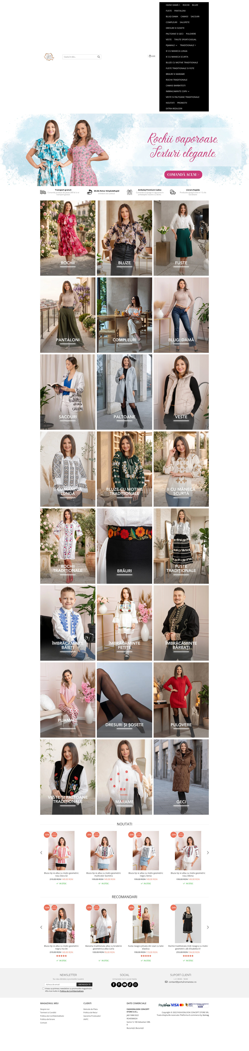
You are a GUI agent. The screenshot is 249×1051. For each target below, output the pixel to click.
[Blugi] (181, 315)
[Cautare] (98, 57)
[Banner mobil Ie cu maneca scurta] (181, 469)
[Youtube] (124, 984)
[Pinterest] (119, 984)
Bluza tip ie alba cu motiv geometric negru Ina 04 (61, 947)
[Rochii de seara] (67, 238)
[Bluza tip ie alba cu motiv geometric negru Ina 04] (61, 923)
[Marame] (124, 777)
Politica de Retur (90, 1012)
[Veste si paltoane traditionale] (67, 777)
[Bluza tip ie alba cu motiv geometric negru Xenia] (145, 850)
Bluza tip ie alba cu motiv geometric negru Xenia (146, 874)
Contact (43, 1022)
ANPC (85, 1019)
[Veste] (181, 392)
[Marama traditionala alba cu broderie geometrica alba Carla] (103, 923)
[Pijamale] (67, 700)
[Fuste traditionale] (181, 546)
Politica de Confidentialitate (72, 991)
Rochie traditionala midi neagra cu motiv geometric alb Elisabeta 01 (188, 947)
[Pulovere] (181, 700)
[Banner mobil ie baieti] (67, 623)
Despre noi (44, 1009)
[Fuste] (181, 238)
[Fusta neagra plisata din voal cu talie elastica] (145, 923)
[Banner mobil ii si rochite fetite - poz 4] (124, 623)
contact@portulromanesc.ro (182, 981)
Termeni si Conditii (48, 1012)
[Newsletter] (124, 150)
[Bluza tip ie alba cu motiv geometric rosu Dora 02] (61, 850)
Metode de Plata (90, 1009)
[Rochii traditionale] (67, 546)
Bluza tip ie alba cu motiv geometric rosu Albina (188, 874)
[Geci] (181, 777)
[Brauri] (124, 546)
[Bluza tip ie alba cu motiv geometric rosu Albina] (188, 850)
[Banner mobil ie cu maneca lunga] (67, 469)
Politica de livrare (47, 1019)
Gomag (205, 1015)
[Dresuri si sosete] (124, 700)
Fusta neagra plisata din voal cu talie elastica (146, 947)
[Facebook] (113, 984)
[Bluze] (124, 238)
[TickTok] (130, 984)
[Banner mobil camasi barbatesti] (181, 623)
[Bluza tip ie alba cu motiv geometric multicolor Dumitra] (103, 850)
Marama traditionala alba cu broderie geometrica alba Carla (103, 947)
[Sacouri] (67, 392)
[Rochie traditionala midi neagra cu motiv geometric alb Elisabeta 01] (188, 923)
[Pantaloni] (67, 315)
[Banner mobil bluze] (124, 469)
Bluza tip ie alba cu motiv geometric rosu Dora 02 (61, 874)
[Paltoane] (124, 392)
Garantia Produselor (92, 1016)
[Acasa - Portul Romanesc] (49, 57)
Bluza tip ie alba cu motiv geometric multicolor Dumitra (103, 874)
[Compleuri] (124, 315)
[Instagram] (135, 984)
